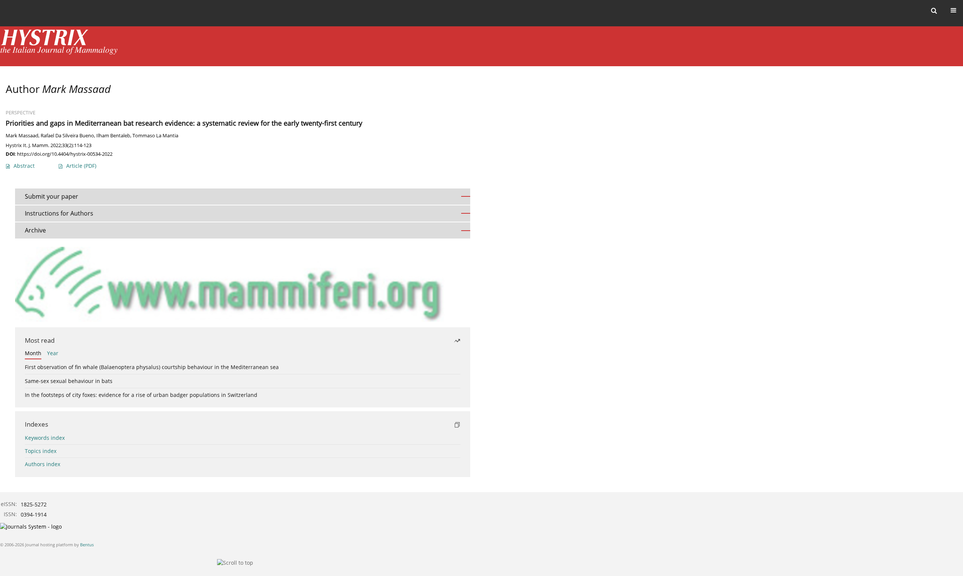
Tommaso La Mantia (155, 135)
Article (81, 165)
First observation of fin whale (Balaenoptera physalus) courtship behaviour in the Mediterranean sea (152, 367)
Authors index (42, 464)
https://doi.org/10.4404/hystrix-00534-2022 (64, 153)
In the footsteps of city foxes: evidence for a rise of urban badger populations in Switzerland (141, 394)
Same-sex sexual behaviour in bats (68, 381)
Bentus (87, 544)
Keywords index (45, 437)
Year (52, 353)
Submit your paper (51, 196)
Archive (35, 230)
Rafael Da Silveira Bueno (67, 135)
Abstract (24, 165)
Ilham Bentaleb (113, 135)
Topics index (40, 450)
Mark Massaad (22, 135)
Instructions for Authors (59, 213)
